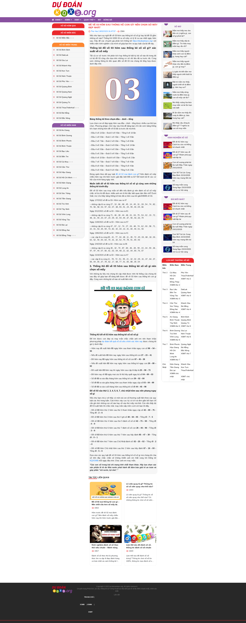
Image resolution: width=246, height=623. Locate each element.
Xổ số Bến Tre (62, 156)
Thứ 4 (164, 303)
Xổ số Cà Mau (62, 162)
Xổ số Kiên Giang (63, 183)
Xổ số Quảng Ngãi (64, 97)
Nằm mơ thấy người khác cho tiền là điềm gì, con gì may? (181, 64)
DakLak (184, 289)
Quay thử (89, 20)
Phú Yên (184, 273)
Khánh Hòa (185, 303)
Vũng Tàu (174, 296)
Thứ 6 (164, 331)
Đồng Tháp (174, 282)
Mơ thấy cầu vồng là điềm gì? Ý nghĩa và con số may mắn (181, 125)
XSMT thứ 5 (186, 326)
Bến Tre (173, 292)
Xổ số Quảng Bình (64, 87)
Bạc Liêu (173, 289)
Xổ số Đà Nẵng (62, 113)
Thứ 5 (164, 317)
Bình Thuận (175, 320)
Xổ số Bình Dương (64, 135)
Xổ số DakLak (62, 55)
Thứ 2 (164, 273)
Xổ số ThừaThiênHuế (65, 108)
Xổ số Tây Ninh (62, 209)
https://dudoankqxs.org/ (143, 41)
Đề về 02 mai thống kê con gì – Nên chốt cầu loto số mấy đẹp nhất (105, 504)
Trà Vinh (173, 334)
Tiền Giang (174, 367)
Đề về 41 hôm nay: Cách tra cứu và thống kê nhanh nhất (182, 144)
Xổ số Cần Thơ (62, 167)
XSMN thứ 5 (175, 326)
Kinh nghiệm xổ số (178, 137)
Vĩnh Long (174, 337)
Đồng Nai (174, 309)
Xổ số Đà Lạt (61, 225)
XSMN (67, 20)
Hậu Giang (174, 347)
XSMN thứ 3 (175, 299)
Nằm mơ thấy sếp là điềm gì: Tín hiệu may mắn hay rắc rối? (182, 43)
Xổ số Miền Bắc (63, 38)
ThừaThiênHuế (187, 276)
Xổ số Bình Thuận (64, 146)
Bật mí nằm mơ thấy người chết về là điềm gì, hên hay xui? (182, 84)
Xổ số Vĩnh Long (63, 214)
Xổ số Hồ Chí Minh (64, 177)
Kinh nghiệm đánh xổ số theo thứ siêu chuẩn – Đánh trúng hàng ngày (105, 547)
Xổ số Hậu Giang (63, 172)
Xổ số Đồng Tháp (64, 235)
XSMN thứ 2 (175, 285)
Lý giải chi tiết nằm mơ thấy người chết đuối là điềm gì (182, 74)
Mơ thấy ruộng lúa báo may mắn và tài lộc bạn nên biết (182, 105)
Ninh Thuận (186, 334)
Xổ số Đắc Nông (63, 118)
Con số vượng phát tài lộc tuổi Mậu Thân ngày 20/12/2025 (182, 165)
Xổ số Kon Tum (62, 71)
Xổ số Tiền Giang (63, 199)
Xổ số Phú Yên (62, 81)
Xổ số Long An (62, 188)
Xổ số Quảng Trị (63, 102)
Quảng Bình (186, 320)
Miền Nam (174, 265)
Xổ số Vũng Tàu (63, 220)
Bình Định (185, 317)
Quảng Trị (185, 323)
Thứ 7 (164, 344)
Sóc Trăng (174, 306)
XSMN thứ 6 (175, 340)
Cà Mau (173, 273)
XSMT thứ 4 (186, 309)
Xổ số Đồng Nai (63, 230)
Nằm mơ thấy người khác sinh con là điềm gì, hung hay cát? (182, 53)
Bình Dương (175, 331)
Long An (173, 357)
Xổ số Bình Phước (64, 141)
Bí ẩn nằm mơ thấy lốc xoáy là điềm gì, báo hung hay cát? (182, 115)
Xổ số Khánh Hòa (63, 66)
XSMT (77, 20)
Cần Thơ (173, 303)
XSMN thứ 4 (175, 312)
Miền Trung (186, 265)
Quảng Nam (186, 292)
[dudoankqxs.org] (74, 8)
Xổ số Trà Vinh (62, 204)
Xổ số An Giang (62, 130)
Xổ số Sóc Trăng (63, 193)
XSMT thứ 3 (186, 296)
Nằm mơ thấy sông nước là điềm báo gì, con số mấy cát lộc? (181, 95)
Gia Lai (184, 331)
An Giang (174, 317)
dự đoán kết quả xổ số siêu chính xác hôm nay (122, 341)
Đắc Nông (185, 350)
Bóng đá (108, 20)
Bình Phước (175, 344)
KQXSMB (94, 460)
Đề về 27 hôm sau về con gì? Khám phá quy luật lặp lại (182, 154)
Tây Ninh (173, 323)
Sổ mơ (177, 26)
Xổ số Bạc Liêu (62, 151)
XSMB (57, 20)
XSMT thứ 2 (186, 279)
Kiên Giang (174, 364)
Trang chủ (89, 597)
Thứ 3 (164, 289)
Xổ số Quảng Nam (64, 92)
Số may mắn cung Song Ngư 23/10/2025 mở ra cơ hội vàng (182, 187)
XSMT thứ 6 (186, 337)
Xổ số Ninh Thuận (64, 76)
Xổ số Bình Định (63, 50)
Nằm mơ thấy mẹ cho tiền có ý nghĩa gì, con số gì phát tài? (182, 33)
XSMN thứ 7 (175, 360)
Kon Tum (184, 367)
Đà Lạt (172, 370)
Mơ (99, 20)
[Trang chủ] (53, 19)
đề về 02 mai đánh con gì (127, 174)
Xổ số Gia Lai (62, 60)
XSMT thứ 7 (186, 353)
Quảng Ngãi (186, 344)
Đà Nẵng (184, 306)
